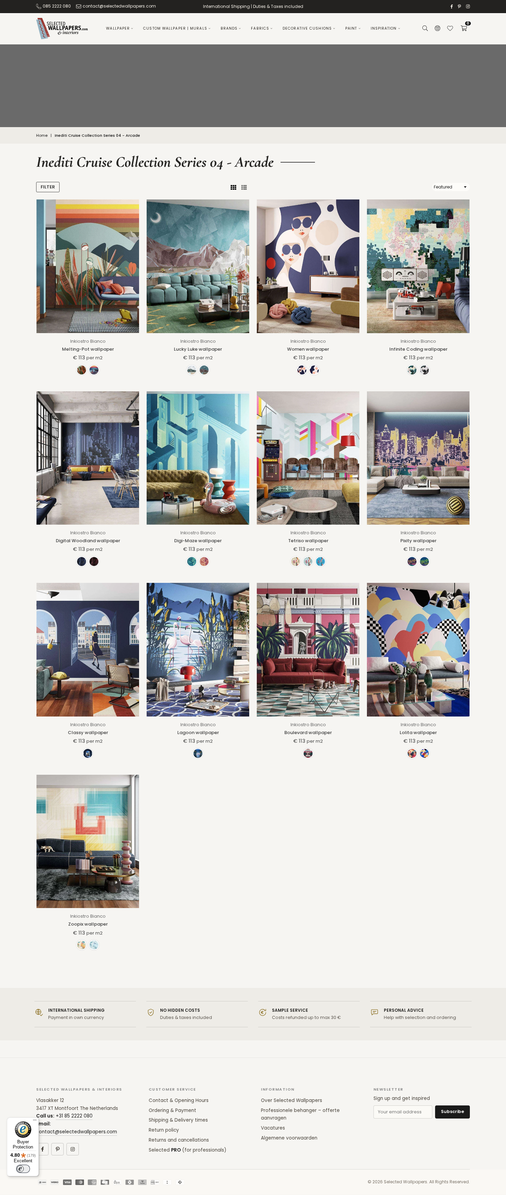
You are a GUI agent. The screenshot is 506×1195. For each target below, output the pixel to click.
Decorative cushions (307, 28)
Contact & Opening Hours (179, 1100)
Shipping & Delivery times (178, 1120)
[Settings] (437, 28)
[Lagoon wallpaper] (198, 649)
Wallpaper (118, 28)
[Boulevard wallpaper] (308, 649)
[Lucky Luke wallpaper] (198, 266)
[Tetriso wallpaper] (308, 458)
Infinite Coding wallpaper (418, 349)
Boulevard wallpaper (308, 732)
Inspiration (384, 28)
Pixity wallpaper (418, 540)
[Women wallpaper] (308, 266)
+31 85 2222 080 (74, 1116)
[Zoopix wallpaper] (87, 841)
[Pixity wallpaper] (418, 458)
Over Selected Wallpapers (291, 1100)
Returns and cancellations (179, 1140)
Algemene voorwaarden (289, 1138)
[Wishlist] (450, 28)
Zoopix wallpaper (88, 924)
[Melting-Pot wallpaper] (87, 266)
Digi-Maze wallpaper (198, 540)
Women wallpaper (308, 349)
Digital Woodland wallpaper (88, 540)
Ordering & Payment (172, 1110)
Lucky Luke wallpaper (198, 349)
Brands (229, 28)
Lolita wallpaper (418, 732)
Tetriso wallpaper (308, 540)
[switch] (23, 1169)
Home (42, 135)
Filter (48, 187)
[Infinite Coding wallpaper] (418, 266)
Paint (351, 28)
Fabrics (260, 28)
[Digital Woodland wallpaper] (87, 458)
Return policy (164, 1130)
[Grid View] (233, 187)
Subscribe (452, 1111)
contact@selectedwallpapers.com (119, 6)
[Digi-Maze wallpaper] (198, 458)
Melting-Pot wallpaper (88, 349)
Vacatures (273, 1128)
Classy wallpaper (88, 732)
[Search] (425, 28)
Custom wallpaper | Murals (175, 28)
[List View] (244, 187)
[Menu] (35, 1121)
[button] (463, 28)
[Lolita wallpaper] (418, 649)
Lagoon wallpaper (198, 732)
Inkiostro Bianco (88, 341)
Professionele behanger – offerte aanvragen (300, 1114)
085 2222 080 (57, 6)
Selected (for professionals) (187, 1150)
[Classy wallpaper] (87, 649)
